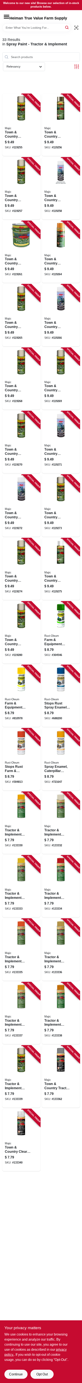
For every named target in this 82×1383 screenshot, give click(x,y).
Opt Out (42, 1374)
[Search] (67, 27)
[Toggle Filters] (76, 66)
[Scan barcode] (76, 27)
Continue (16, 1374)
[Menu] (6, 16)
